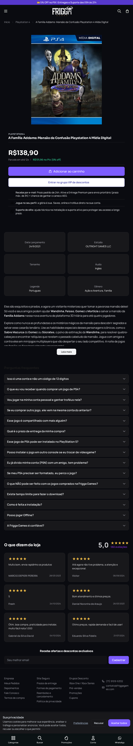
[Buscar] (119, 11)
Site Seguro (43, 678)
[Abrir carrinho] (127, 11)
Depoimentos (11, 688)
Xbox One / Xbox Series (81, 683)
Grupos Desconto (78, 678)
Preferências (80, 723)
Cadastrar (118, 660)
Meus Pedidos (11, 683)
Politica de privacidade (49, 701)
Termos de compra (14, 697)
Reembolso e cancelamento (45, 694)
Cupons (73, 697)
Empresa (9, 678)
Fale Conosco (11, 693)
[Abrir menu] (5, 11)
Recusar (99, 723)
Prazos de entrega (47, 683)
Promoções (75, 693)
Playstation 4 (23, 22)
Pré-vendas (75, 688)
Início (7, 22)
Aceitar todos (119, 723)
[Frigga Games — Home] (62, 11)
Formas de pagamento (49, 688)
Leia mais (66, 351)
